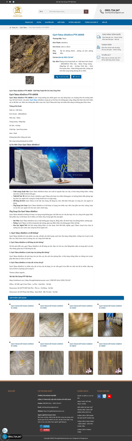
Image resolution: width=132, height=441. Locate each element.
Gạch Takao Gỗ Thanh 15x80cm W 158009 (110, 345)
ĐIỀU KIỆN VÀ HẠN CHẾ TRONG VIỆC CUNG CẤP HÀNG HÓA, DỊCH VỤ (84, 410)
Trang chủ (29, 22)
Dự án (39, 22)
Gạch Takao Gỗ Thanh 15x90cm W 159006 (22, 307)
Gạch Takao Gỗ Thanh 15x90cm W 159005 (51, 307)
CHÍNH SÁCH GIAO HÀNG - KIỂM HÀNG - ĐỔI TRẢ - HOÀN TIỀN (85, 424)
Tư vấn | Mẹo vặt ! (75, 22)
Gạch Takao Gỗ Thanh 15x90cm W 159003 (110, 307)
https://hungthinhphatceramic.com (53, 411)
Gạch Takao (23, 27)
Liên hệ (104, 22)
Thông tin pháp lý (91, 22)
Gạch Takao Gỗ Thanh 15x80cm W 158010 (81, 345)
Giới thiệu (61, 22)
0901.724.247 (112, 10)
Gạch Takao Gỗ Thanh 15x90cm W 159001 (51, 345)
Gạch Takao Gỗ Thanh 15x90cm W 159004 (81, 307)
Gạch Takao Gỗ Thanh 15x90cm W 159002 (22, 345)
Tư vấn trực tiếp (63, 76)
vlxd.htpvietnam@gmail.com (114, 12)
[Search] (86, 12)
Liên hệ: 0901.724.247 (65, 57)
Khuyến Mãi (49, 22)
